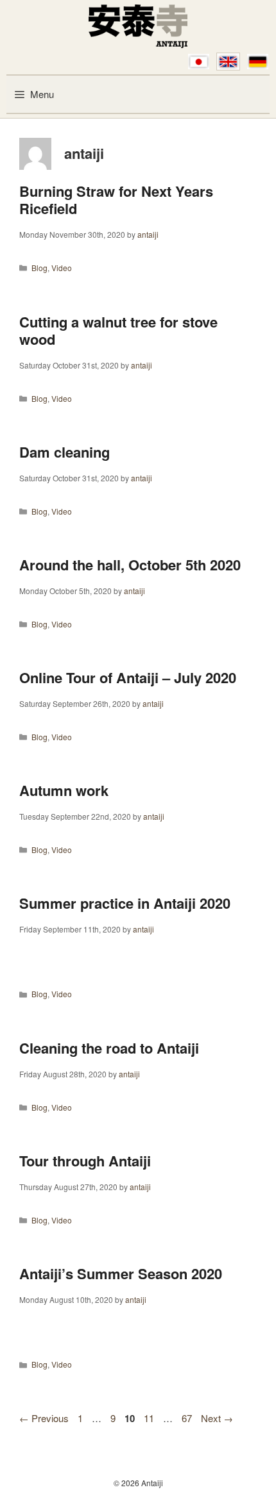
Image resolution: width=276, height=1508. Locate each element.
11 (150, 1418)
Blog (39, 267)
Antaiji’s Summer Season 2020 (120, 1273)
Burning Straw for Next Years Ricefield (116, 200)
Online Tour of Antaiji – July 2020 (127, 677)
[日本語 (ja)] (199, 61)
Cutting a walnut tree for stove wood (118, 330)
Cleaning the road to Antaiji (109, 1048)
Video (61, 267)
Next (217, 1418)
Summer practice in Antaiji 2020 (124, 903)
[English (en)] (228, 61)
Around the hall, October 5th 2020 (130, 564)
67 (188, 1418)
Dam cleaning (64, 452)
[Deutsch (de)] (258, 61)
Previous (44, 1418)
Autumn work (63, 790)
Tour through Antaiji (85, 1160)
